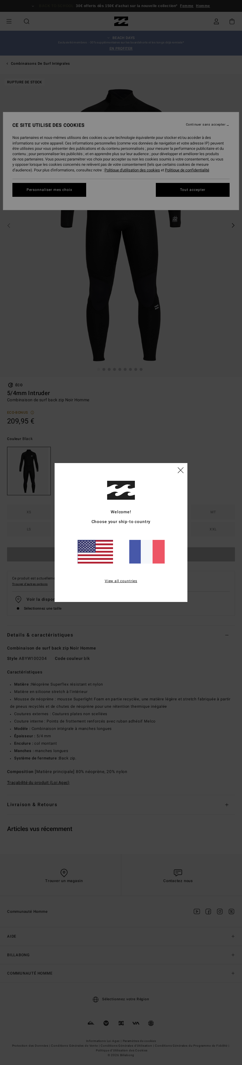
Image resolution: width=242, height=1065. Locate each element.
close (181, 470)
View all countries (121, 581)
